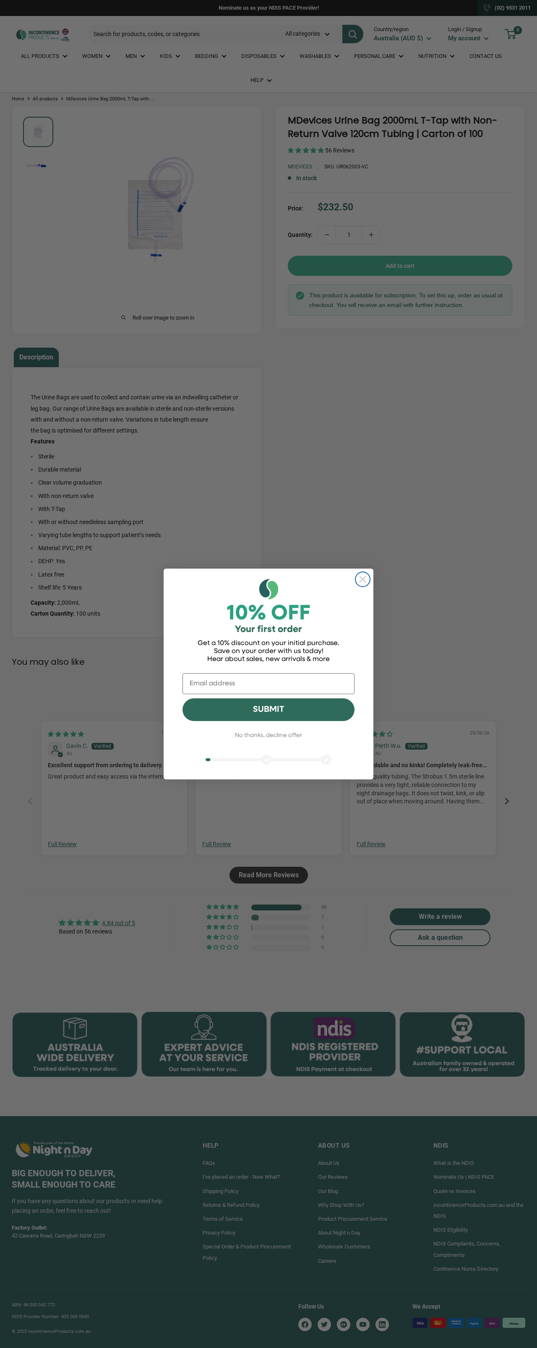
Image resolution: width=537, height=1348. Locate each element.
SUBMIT (268, 709)
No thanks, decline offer (268, 735)
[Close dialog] (362, 579)
